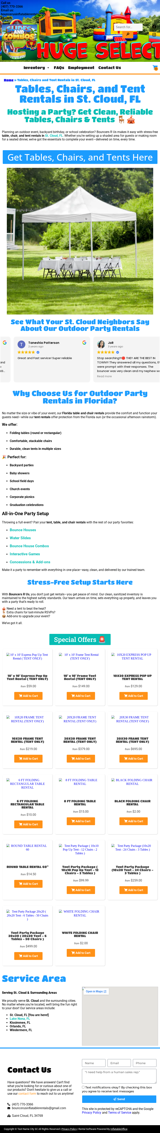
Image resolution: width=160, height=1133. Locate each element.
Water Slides (20, 538)
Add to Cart (30, 696)
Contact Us (109, 67)
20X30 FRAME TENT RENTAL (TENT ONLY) (132, 740)
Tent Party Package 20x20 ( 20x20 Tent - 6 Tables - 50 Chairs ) (27, 936)
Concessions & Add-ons (30, 562)
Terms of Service (119, 1112)
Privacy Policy (91, 1112)
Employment (81, 67)
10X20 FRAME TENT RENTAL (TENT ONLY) (27, 740)
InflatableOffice (118, 1129)
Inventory (34, 67)
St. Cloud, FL (54, 135)
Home (8, 80)
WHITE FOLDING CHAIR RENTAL (80, 934)
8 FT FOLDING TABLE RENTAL (80, 802)
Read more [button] (92, 376)
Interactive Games (25, 554)
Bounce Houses (23, 530)
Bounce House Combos (29, 546)
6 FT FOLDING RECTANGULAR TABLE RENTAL (27, 804)
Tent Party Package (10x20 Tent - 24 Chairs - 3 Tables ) (132, 870)
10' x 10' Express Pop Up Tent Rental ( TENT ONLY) (27, 677)
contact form (27, 1093)
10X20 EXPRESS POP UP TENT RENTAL (132, 677)
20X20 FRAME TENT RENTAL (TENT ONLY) (80, 740)
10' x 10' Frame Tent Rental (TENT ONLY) (80, 677)
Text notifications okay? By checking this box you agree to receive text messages (117, 1089)
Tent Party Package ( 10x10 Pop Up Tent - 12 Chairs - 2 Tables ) (80, 870)
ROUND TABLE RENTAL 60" (27, 867)
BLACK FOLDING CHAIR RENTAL (132, 802)
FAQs (59, 67)
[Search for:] (128, 27)
